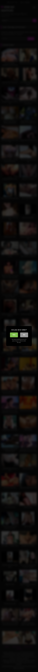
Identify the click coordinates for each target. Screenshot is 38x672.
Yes (13, 335)
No (24, 335)
